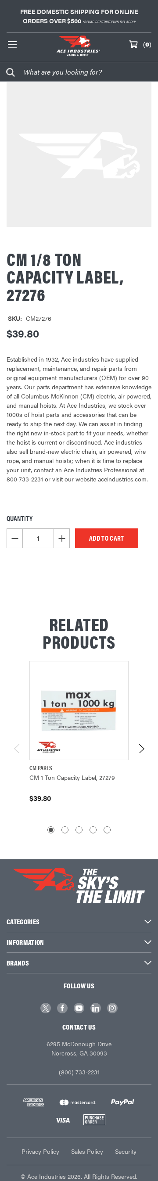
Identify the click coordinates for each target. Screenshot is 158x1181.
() (147, 43)
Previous (17, 748)
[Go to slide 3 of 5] (79, 829)
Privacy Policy (40, 1151)
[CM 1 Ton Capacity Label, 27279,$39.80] (79, 710)
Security (125, 1151)
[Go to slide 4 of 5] (93, 829)
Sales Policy (87, 1151)
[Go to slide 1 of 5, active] (50, 829)
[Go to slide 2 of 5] (64, 829)
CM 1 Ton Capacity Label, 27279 (72, 777)
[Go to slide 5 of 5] (107, 829)
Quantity (19, 518)
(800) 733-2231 (79, 1072)
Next (141, 748)
